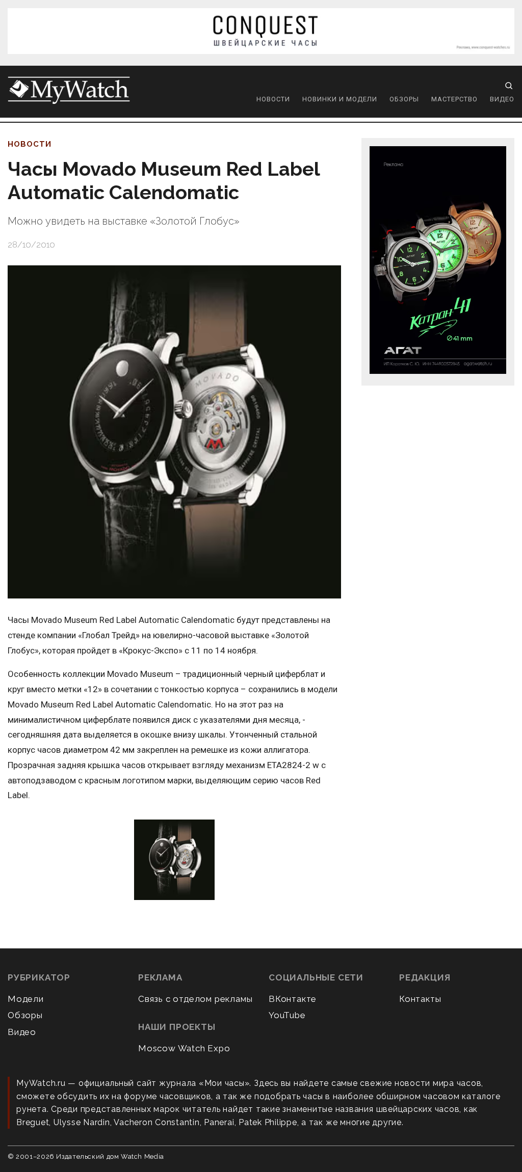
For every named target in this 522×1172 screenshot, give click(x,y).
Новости (273, 99)
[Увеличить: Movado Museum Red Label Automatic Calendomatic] (174, 861)
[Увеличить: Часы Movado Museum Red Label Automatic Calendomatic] (174, 431)
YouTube (287, 1015)
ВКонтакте (293, 999)
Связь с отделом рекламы (195, 999)
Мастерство (454, 99)
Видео (502, 99)
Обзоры (404, 99)
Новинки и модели (339, 99)
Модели (26, 999)
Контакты (420, 999)
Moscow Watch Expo (184, 1048)
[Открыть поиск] (508, 85)
